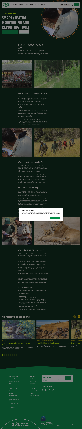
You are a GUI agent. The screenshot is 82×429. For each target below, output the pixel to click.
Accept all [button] (55, 218)
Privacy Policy (55, 215)
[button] (25, 218)
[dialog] (41, 214)
